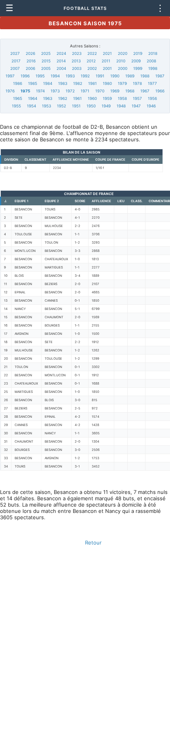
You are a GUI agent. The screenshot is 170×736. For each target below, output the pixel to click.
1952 (61, 105)
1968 (129, 90)
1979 (122, 83)
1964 (32, 98)
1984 (47, 83)
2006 (30, 68)
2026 (30, 53)
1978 (137, 83)
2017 (16, 60)
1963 (47, 98)
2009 (136, 60)
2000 (122, 68)
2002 (92, 68)
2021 (107, 53)
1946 (151, 105)
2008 (151, 60)
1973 (55, 90)
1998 (152, 68)
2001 (107, 68)
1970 (99, 90)
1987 (159, 75)
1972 (70, 90)
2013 (76, 60)
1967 (144, 90)
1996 (25, 75)
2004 (61, 68)
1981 (92, 83)
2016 (31, 60)
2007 (15, 68)
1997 (10, 75)
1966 (159, 90)
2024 (61, 53)
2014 (61, 60)
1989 (129, 75)
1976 (10, 90)
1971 (85, 90)
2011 (106, 60)
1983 (62, 83)
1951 (76, 105)
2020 (122, 53)
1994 (55, 75)
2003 (76, 68)
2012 (91, 60)
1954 (31, 105)
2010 (120, 60)
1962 (62, 98)
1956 (152, 98)
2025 (46, 53)
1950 (91, 105)
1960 (92, 98)
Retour (93, 542)
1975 (25, 90)
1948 (121, 105)
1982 (77, 83)
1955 (16, 105)
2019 (137, 53)
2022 (92, 53)
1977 (152, 83)
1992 (85, 75)
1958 (122, 98)
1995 (40, 75)
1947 (136, 105)
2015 (46, 60)
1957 (137, 98)
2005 (46, 68)
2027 (15, 53)
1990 (114, 75)
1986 (17, 83)
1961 (77, 98)
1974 (40, 90)
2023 (76, 53)
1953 (46, 105)
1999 (137, 68)
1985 (32, 83)
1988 (144, 75)
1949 (106, 105)
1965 (17, 98)
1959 (107, 98)
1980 (107, 83)
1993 (70, 75)
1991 (100, 75)
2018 (152, 53)
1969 (114, 90)
